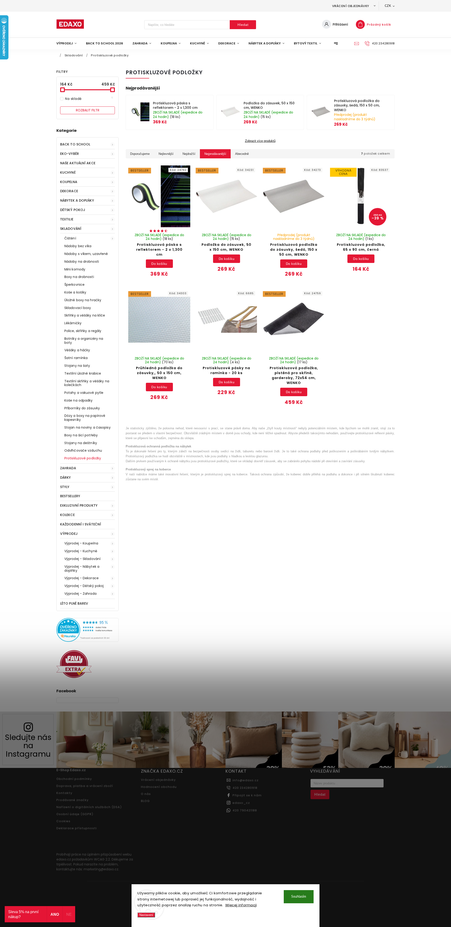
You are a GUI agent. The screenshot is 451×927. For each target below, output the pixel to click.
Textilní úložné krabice (82, 373)
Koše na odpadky (78, 400)
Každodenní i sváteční (80, 524)
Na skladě (89, 98)
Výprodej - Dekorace (81, 578)
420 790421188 (245, 810)
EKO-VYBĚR (69, 153)
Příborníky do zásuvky (82, 408)
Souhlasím (298, 896)
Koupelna (68, 182)
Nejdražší (189, 154)
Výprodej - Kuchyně (80, 551)
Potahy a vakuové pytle (83, 392)
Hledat (243, 25)
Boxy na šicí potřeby (81, 435)
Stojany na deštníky (80, 443)
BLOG (145, 801)
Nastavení (146, 915)
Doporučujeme (140, 154)
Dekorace (69, 191)
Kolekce (67, 514)
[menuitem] (68, 43)
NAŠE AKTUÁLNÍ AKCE (77, 163)
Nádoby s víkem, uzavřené (86, 253)
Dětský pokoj (72, 209)
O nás (146, 794)
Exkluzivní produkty (78, 505)
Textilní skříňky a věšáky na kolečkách (86, 383)
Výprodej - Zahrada (80, 593)
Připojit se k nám (247, 795)
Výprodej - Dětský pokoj (84, 585)
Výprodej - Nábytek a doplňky (81, 568)
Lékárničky (73, 323)
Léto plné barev (74, 603)
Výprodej (69, 533)
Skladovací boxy (77, 307)
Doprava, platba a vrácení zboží (84, 786)
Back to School (75, 144)
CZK (388, 6)
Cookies (63, 821)
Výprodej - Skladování (82, 558)
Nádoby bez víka (78, 246)
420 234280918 (245, 788)
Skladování (70, 228)
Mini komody (74, 269)
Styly (65, 487)
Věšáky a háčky (77, 350)
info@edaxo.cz (246, 780)
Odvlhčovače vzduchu (83, 450)
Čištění (70, 238)
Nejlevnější (166, 154)
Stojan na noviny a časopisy (87, 427)
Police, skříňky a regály (82, 331)
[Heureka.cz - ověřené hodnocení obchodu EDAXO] (87, 640)
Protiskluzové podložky (82, 458)
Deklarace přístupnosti (76, 828)
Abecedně (242, 154)
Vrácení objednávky (350, 6)
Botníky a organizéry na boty (83, 340)
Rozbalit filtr (87, 110)
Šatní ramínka (76, 358)
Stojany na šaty (77, 365)
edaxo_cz (241, 803)
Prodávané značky (72, 800)
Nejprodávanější (215, 154)
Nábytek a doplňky (77, 200)
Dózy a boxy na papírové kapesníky (84, 417)
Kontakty (64, 793)
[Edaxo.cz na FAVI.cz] (74, 676)
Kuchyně (68, 172)
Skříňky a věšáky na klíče (84, 315)
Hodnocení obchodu (159, 787)
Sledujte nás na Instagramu (28, 745)
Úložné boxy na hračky (82, 300)
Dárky (65, 477)
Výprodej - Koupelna (81, 543)
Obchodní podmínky (74, 779)
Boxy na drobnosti (79, 276)
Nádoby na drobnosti (81, 261)
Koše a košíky (75, 292)
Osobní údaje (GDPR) (74, 814)
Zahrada (68, 468)
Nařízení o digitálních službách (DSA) (89, 807)
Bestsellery (70, 496)
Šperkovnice (74, 284)
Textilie (66, 219)
